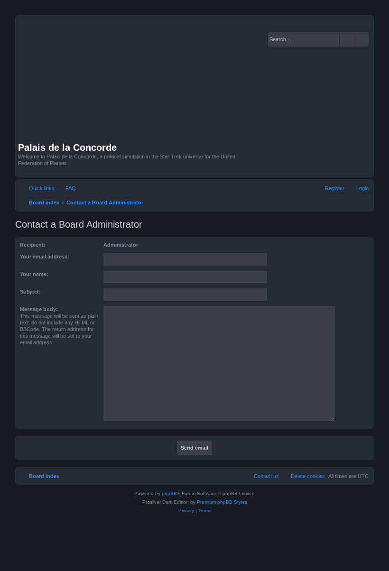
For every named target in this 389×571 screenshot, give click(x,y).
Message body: (39, 309)
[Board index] (142, 80)
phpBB (169, 493)
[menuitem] (66, 188)
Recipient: (33, 245)
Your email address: (44, 256)
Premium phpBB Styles (222, 502)
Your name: (34, 274)
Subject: (30, 292)
